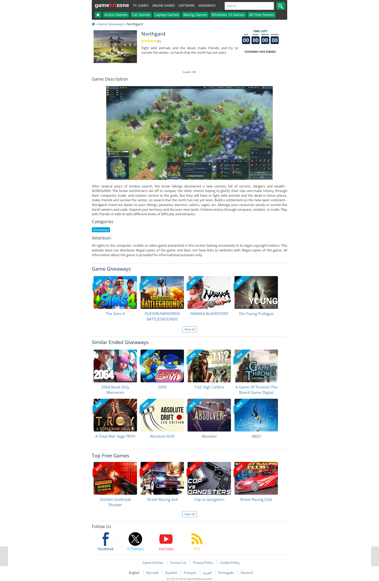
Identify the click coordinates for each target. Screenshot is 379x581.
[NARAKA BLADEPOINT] (209, 292)
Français (190, 573)
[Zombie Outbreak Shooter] (115, 478)
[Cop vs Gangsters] (209, 478)
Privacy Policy (203, 562)
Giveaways (207, 5)
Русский (152, 573)
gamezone (112, 5)
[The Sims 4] (115, 292)
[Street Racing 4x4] (162, 478)
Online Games (163, 5)
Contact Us (178, 562)
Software (186, 5)
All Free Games (261, 14)
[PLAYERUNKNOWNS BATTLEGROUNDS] (162, 292)
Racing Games (195, 14)
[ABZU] (256, 415)
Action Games (116, 14)
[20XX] (162, 366)
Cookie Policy (229, 562)
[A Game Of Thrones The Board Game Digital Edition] (256, 366)
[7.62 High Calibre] (209, 366)
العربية (207, 573)
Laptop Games (167, 14)
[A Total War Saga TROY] (115, 415)
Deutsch (247, 573)
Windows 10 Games (228, 14)
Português (226, 573)
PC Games (141, 5)
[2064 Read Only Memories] (115, 366)
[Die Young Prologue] (256, 292)
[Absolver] (209, 415)
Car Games (141, 14)
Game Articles (153, 562)
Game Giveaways (111, 24)
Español (171, 573)
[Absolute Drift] (162, 415)
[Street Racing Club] (256, 478)
